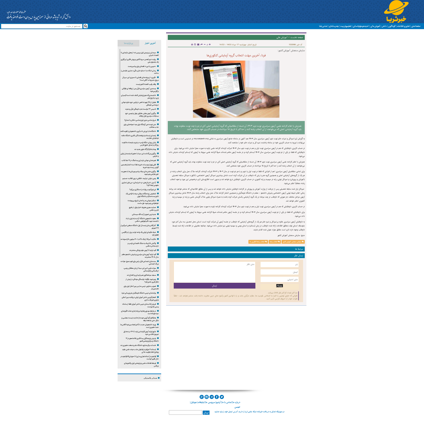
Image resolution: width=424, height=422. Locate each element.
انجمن (237, 407)
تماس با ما (323, 26)
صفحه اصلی (416, 26)
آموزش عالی (375, 26)
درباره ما (236, 402)
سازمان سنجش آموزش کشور (292, 241)
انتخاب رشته (274, 241)
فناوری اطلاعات (403, 26)
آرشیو (218, 402)
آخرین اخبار (150, 43)
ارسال (206, 413)
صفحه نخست (297, 37)
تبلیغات (201, 402)
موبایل (194, 402)
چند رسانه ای (334, 26)
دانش (384, 26)
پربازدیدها (128, 43)
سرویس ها (210, 402)
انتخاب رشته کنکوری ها (257, 241)
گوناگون (391, 26)
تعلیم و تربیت (345, 26)
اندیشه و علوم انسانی (361, 26)
